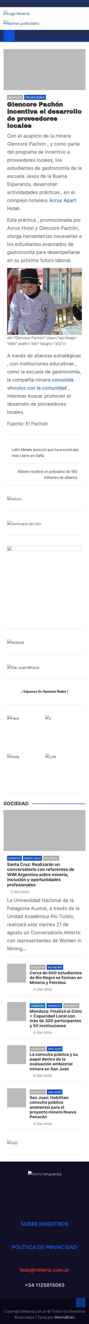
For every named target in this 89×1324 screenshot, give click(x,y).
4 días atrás (42, 989)
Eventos (14, 858)
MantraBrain (64, 1317)
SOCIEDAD (15, 97)
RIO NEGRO (55, 967)
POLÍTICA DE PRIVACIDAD (44, 1247)
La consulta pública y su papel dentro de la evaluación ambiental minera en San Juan (54, 1061)
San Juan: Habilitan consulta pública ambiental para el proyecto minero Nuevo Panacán (53, 1107)
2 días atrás (20, 892)
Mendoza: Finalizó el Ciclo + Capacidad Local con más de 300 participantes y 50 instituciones (56, 1018)
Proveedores (35, 97)
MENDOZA (54, 1005)
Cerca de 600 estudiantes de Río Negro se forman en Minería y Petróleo (56, 977)
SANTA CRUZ (32, 858)
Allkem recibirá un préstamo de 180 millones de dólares (47, 474)
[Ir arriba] (80, 1302)
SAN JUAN (54, 1049)
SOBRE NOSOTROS (44, 1224)
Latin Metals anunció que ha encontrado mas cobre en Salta (45, 452)
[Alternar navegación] (21, 35)
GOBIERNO (37, 1005)
